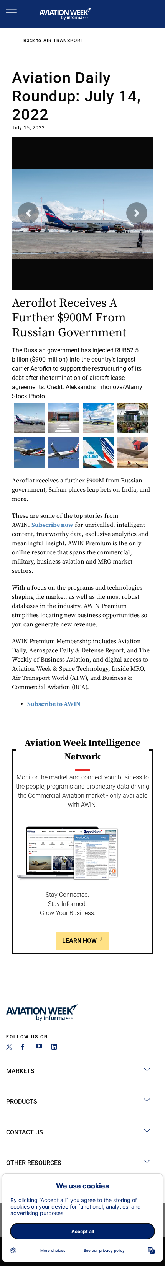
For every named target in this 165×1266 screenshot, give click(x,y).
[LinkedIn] (54, 1047)
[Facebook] (24, 1047)
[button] (28, 212)
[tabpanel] (82, 266)
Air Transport (63, 40)
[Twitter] (9, 1047)
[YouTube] (39, 1047)
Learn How (79, 940)
